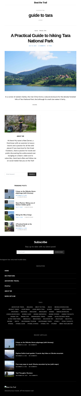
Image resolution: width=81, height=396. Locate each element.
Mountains (37, 319)
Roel (50, 45)
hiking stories (54, 314)
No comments (33, 344)
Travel (11, 323)
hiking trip (25, 316)
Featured (15, 311)
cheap (50, 309)
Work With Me (10, 296)
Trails (57, 321)
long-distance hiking (62, 316)
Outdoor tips (48, 319)
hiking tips (14, 316)
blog (50, 307)
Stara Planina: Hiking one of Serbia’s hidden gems (25, 204)
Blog (36, 30)
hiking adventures (13, 314)
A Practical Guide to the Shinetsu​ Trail (24, 225)
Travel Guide (21, 323)
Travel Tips (42, 30)
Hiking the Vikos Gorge (24, 215)
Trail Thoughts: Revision (24, 373)
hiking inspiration (40, 314)
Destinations (10, 276)
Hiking (52, 311)
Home (7, 271)
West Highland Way (66, 323)
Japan (50, 316)
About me (8, 291)
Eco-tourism (67, 309)
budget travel (14, 309)
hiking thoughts (68, 314)
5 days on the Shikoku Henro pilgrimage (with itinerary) (26, 192)
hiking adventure (63, 311)
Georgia (24, 311)
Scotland (59, 319)
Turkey (54, 323)
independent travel (38, 316)
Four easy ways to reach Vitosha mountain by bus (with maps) (37, 364)
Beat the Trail (40, 2)
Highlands (43, 311)
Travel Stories (33, 323)
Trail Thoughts (67, 321)
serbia (10, 321)
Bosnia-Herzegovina (62, 307)
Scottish (69, 319)
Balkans (30, 307)
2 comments (41, 45)
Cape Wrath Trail (39, 309)
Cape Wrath (26, 309)
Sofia (17, 321)
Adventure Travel (12, 281)
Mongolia (27, 319)
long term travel (15, 319)
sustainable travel (45, 321)
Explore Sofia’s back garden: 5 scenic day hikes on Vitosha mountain (39, 353)
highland (33, 311)
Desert (57, 309)
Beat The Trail (40, 307)
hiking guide (27, 314)
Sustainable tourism (29, 321)
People (7, 286)
